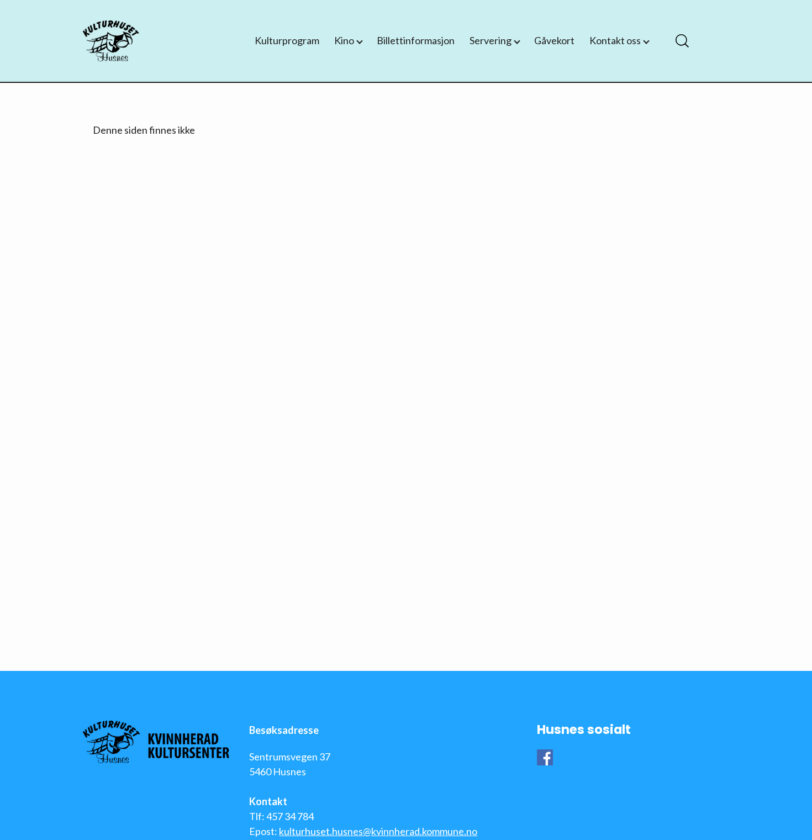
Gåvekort (554, 40)
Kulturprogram (287, 40)
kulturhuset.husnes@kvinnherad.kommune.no (378, 831)
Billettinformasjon (416, 40)
